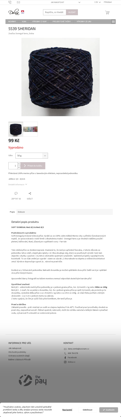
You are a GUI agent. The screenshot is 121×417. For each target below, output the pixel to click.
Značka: (21, 33)
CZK (96, 2)
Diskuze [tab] (21, 211)
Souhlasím (110, 409)
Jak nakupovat (57, 2)
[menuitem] (12, 21)
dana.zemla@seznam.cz (78, 348)
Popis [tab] (12, 211)
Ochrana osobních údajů (19, 355)
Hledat (72, 12)
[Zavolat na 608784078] (12, 2)
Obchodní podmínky (17, 352)
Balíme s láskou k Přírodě (19, 359)
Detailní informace (16, 184)
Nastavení (67, 409)
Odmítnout (87, 409)
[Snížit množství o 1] (18, 167)
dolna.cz (71, 362)
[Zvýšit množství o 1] (18, 164)
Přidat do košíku (34, 165)
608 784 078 (73, 353)
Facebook (72, 357)
